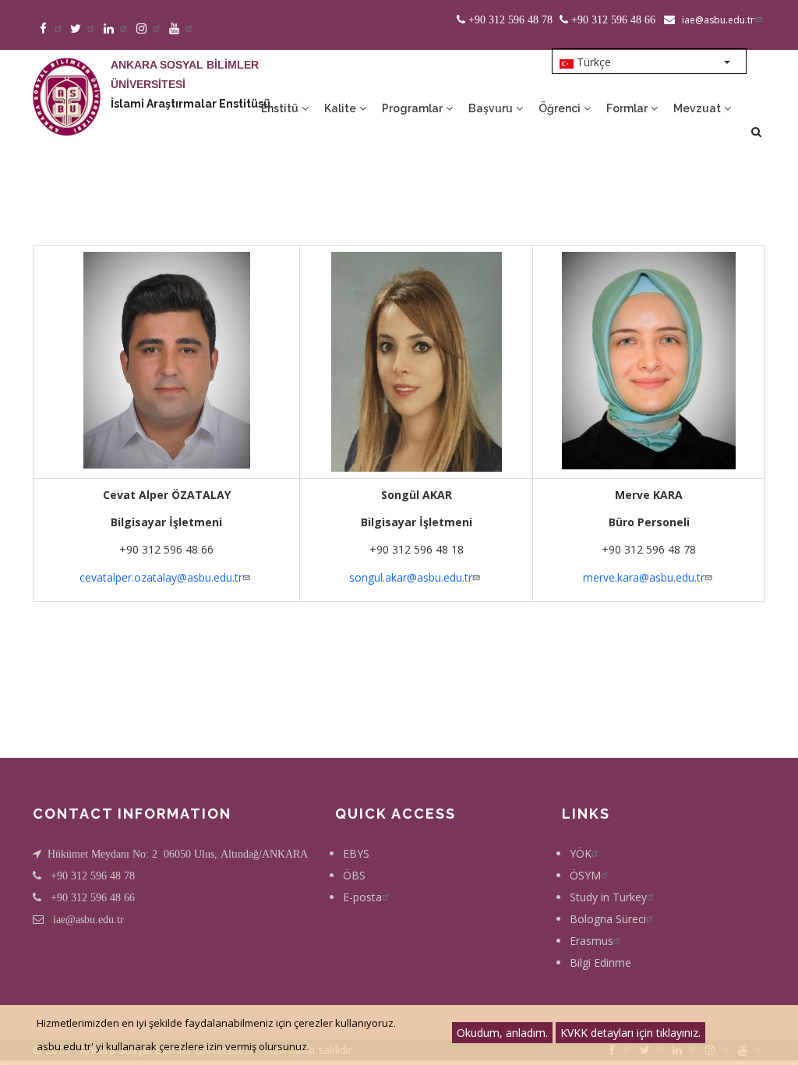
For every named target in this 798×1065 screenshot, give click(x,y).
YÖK (580, 853)
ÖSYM (585, 875)
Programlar (413, 108)
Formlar (628, 108)
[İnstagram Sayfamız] (149, 29)
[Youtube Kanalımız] (182, 29)
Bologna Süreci (608, 918)
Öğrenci (560, 108)
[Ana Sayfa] (67, 81)
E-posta (362, 897)
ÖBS (354, 875)
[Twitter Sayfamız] (83, 29)
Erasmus (591, 940)
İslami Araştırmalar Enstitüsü (190, 103)
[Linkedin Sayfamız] (116, 29)
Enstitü (281, 108)
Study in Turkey (608, 897)
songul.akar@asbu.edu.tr (410, 577)
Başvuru (491, 108)
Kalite (341, 108)
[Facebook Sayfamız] (51, 29)
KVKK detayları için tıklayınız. (630, 1032)
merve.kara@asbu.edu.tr (643, 577)
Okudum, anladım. (502, 1032)
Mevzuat (698, 108)
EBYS (356, 853)
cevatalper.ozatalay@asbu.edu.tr (160, 577)
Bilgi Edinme (600, 962)
